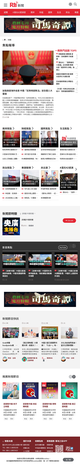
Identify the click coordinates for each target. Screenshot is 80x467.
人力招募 (26, 451)
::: (3, 40)
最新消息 (26, 445)
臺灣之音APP (61, 441)
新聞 (9, 40)
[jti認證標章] (70, 449)
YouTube (63, 247)
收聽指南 (39, 441)
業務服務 (51, 441)
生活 (59, 12)
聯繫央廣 (9, 441)
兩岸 (33, 12)
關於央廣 (27, 441)
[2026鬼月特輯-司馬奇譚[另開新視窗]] (40, 25)
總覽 (6, 12)
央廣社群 (38, 451)
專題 (76, 12)
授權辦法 (50, 451)
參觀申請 (50, 445)
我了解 (68, 459)
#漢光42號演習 (19, 12)
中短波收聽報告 (40, 448)
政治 (68, 12)
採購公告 (26, 448)
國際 (50, 12)
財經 (41, 12)
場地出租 (50, 448)
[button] (6, 5)
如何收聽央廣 (39, 445)
